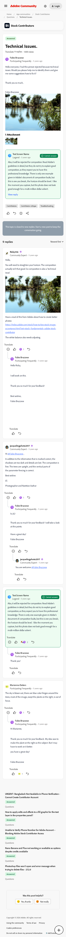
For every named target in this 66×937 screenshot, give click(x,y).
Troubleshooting (47, 206)
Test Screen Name (21, 154)
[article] (33, 301)
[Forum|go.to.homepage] (23, 6)
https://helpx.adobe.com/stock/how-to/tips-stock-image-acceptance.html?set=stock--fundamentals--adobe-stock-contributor (30, 328)
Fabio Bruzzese (17, 57)
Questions (11, 17)
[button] (6, 7)
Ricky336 (14, 251)
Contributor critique (28, 206)
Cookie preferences (14, 928)
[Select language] (45, 6)
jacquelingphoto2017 (20, 445)
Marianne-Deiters (18, 685)
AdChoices (52, 933)
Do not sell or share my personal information (24, 933)
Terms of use (31, 923)
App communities (23, 14)
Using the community (15, 923)
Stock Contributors (42, 14)
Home (9, 14)
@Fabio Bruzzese (15, 453)
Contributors (12, 206)
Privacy (42, 923)
